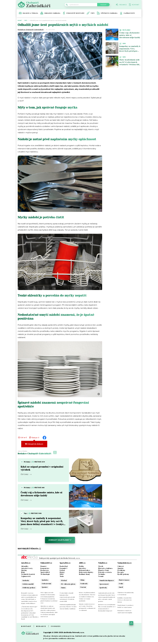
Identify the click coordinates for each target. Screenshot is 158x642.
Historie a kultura (105, 568)
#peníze (45, 587)
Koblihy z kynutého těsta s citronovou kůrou (125, 600)
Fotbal (62, 570)
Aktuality (24, 566)
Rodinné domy (84, 574)
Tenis (62, 576)
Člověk (100, 566)
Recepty (121, 572)
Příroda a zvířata (105, 572)
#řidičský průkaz (28, 588)
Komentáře (44, 568)
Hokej (62, 572)
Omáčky (121, 568)
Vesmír (101, 576)
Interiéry (82, 568)
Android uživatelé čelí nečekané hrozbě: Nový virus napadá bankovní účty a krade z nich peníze (106, 597)
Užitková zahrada (109, 13)
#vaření (83, 587)
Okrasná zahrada (52, 13)
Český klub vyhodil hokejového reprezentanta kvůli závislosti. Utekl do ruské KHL (67, 597)
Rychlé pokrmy (123, 574)
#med (121, 587)
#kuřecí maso (124, 580)
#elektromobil (27, 584)
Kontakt (26, 626)
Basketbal (64, 566)
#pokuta (45, 580)
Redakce (41, 626)
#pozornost (104, 584)
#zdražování (46, 583)
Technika (101, 574)
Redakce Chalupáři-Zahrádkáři (31, 29)
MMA (62, 574)
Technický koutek (28, 574)
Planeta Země (103, 570)
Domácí (43, 566)
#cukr (121, 583)
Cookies (56, 626)
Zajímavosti (129, 13)
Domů (20, 20)
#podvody (103, 588)
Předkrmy (121, 570)
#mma (63, 588)
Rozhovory (44, 570)
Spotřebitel (45, 572)
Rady (23, 572)
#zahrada (83, 583)
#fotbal (64, 580)
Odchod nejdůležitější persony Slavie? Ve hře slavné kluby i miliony (68, 607)
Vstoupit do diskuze (35, 444)
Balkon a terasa (30, 13)
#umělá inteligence (106, 580)
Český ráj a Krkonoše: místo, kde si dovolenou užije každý (129, 35)
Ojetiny (24, 570)
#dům (82, 580)
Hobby (81, 566)
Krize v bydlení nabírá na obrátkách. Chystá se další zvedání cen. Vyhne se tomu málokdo (87, 597)
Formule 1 (63, 568)
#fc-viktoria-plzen (68, 584)
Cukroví (121, 566)
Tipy (93, 13)
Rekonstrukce (84, 570)
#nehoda (25, 580)
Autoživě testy (27, 568)
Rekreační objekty (86, 572)
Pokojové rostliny (75, 13)
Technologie (45, 574)
